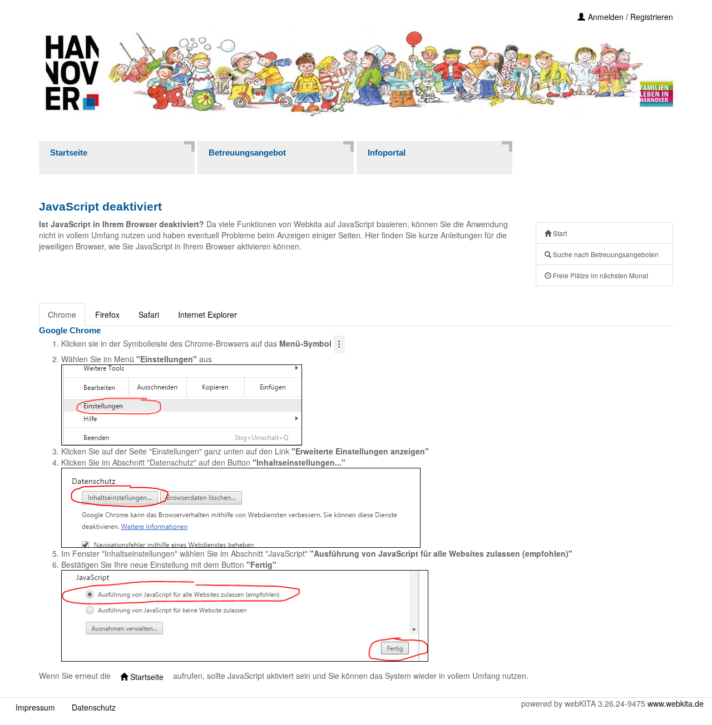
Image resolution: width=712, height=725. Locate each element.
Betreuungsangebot (247, 152)
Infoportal (387, 152)
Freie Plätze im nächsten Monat (599, 275)
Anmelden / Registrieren (630, 16)
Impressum (35, 707)
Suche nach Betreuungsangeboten (605, 254)
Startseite (68, 152)
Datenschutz (94, 707)
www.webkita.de (675, 703)
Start (559, 233)
